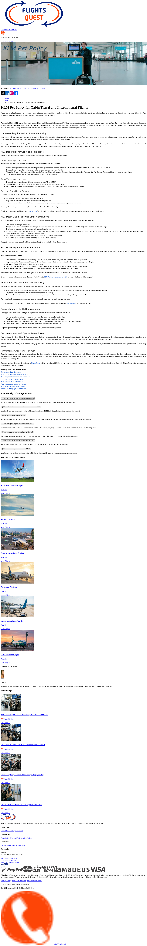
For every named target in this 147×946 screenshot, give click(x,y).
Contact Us (19, 831)
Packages (22, 845)
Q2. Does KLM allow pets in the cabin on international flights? (21, 407)
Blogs (14, 831)
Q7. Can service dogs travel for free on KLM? (16, 449)
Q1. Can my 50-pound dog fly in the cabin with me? (18, 398)
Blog (7, 100)
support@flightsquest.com (10, 861)
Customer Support (7, 30)
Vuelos (16, 845)
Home (7, 98)
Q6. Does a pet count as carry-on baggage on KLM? (18, 440)
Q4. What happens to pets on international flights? (17, 423)
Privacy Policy (6, 881)
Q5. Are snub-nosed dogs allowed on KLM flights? (17, 432)
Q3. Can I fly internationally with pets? (14, 415)
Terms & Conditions (19, 881)
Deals (15, 30)
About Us (8, 831)
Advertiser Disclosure (34, 881)
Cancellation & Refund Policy (11, 838)
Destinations (5, 845)
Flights (11, 845)
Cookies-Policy (26, 838)
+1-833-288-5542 (7, 41)
